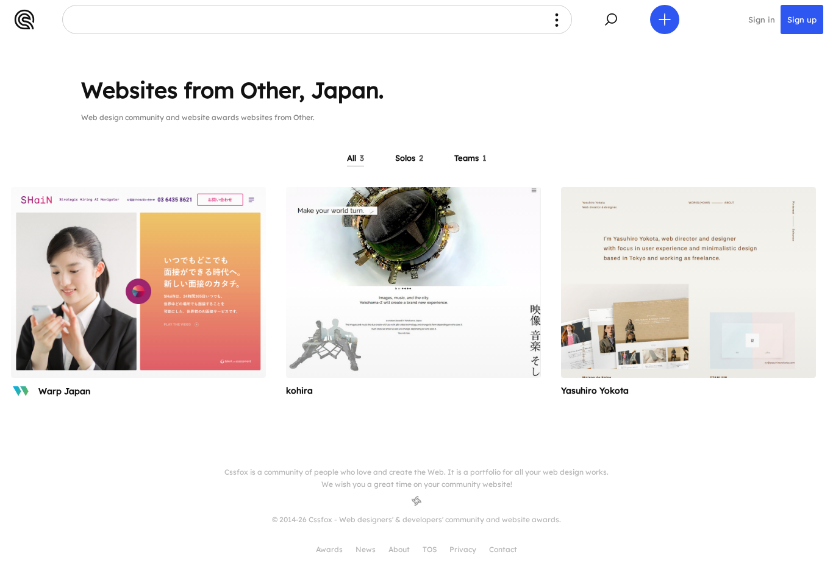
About (399, 549)
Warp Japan (64, 391)
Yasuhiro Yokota (595, 390)
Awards (329, 549)
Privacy (462, 549)
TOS (430, 549)
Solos (409, 158)
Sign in (761, 19)
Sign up (802, 19)
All (355, 158)
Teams (470, 158)
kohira (299, 390)
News (366, 549)
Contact (503, 549)
